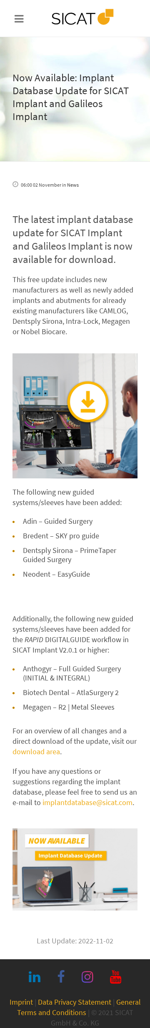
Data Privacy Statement (74, 1002)
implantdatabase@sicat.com (87, 802)
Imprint (21, 1002)
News (73, 185)
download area (36, 751)
